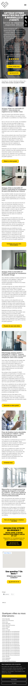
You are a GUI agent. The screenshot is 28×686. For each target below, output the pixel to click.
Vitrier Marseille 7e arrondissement (10, 641)
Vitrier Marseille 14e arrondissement (11, 652)
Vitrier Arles (5, 622)
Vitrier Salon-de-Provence (8, 625)
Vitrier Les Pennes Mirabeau (9, 661)
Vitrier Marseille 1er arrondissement (10, 631)
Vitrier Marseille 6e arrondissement (10, 639)
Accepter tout (14, 676)
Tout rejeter (14, 683)
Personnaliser (14, 679)
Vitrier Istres (5, 628)
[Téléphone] (26, 21)
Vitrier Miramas (6, 659)
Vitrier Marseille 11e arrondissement (11, 647)
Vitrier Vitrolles (5, 656)
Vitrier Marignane (6, 658)
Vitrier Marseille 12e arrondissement (11, 648)
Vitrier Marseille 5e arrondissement (10, 637)
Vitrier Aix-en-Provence (8, 620)
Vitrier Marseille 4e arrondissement (10, 636)
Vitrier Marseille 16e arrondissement (11, 655)
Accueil (10, 81)
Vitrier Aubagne (6, 626)
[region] (14, 674)
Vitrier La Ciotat (6, 630)
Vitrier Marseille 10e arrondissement (11, 645)
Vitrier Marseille (6, 619)
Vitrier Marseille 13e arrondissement (11, 650)
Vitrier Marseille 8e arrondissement (10, 642)
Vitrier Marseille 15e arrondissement (11, 653)
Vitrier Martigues (6, 623)
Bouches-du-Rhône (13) (19, 81)
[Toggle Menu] (25, 4)
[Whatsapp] (26, 25)
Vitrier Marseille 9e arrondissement (10, 644)
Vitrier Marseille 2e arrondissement (10, 633)
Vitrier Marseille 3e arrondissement (10, 634)
